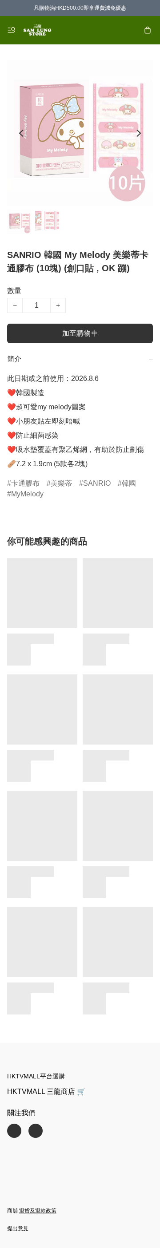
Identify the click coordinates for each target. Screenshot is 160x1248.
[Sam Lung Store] (37, 30)
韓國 (129, 483)
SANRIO (97, 483)
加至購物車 (80, 333)
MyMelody (27, 494)
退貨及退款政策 (37, 1211)
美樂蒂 (61, 483)
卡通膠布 (25, 483)
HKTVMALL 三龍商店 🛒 (46, 1091)
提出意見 (17, 1228)
